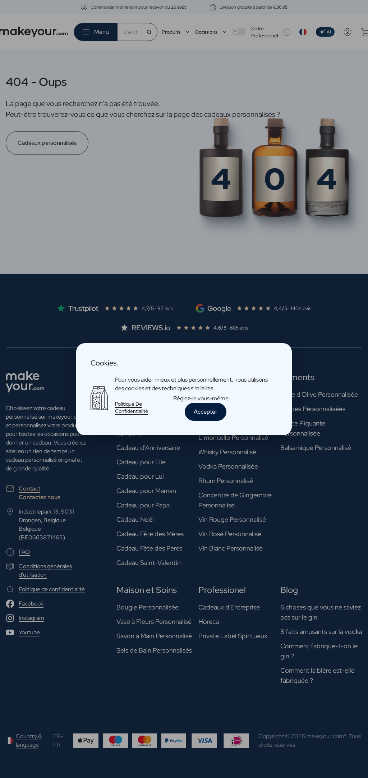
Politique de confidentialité (131, 407)
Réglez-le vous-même (201, 398)
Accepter (205, 411)
